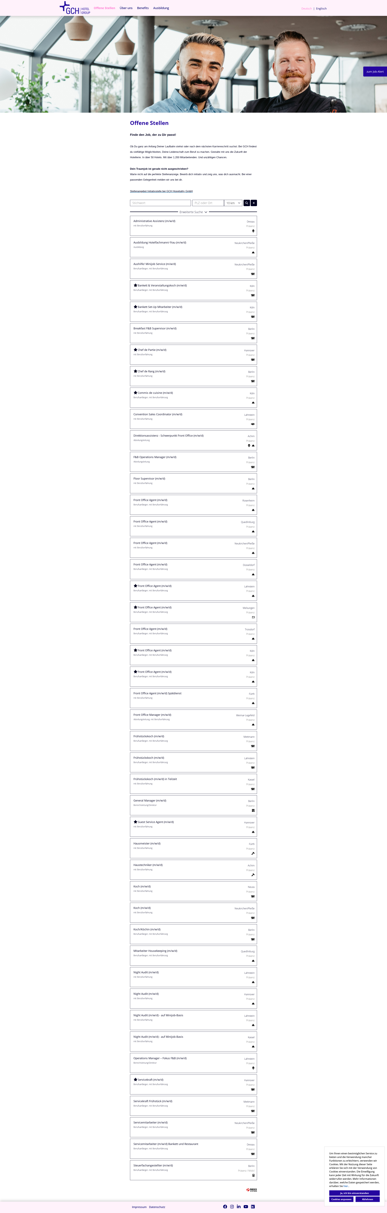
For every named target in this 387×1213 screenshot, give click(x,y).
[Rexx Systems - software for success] (251, 1190)
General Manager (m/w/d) (149, 800)
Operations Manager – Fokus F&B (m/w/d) (160, 1058)
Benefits (143, 8)
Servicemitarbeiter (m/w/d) (150, 1122)
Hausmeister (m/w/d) (146, 843)
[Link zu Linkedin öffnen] (238, 1206)
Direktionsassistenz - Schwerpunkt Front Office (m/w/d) (168, 435)
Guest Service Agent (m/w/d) (156, 822)
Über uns (126, 8)
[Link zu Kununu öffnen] (252, 1206)
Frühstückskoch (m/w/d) (148, 736)
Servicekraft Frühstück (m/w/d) (152, 1101)
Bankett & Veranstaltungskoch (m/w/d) (162, 285)
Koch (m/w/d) (142, 886)
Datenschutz (157, 1207)
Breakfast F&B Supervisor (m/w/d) (154, 328)
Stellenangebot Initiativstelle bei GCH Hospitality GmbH (161, 191)
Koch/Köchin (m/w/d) (146, 929)
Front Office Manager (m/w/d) (152, 715)
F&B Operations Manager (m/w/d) (154, 457)
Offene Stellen (104, 8)
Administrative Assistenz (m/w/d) (154, 221)
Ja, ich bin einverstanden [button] (354, 1193)
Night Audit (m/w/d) (146, 972)
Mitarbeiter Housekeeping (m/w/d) (155, 951)
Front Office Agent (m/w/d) (150, 500)
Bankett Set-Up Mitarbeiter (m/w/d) (160, 307)
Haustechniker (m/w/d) (148, 865)
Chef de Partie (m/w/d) (152, 350)
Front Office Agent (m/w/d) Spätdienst (157, 693)
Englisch (321, 8)
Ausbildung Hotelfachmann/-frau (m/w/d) (159, 242)
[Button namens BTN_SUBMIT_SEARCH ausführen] (247, 203)
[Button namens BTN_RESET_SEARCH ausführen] (254, 203)
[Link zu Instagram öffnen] (232, 1206)
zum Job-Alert (375, 71)
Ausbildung (161, 8)
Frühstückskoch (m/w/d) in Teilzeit (155, 779)
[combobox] (233, 203)
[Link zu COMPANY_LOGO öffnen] (75, 8)
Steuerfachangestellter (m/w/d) (153, 1165)
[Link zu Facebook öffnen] (225, 1206)
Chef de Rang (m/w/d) (151, 371)
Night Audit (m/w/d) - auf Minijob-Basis (158, 1015)
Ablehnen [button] (367, 1199)
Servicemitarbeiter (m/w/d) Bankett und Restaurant (165, 1144)
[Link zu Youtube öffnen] (246, 1206)
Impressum (139, 1207)
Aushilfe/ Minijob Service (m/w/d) (154, 264)
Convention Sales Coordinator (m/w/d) (157, 414)
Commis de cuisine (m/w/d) (155, 393)
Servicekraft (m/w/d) (150, 1079)
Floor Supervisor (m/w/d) (149, 478)
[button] (193, 211)
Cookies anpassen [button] (341, 1199)
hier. (346, 1186)
